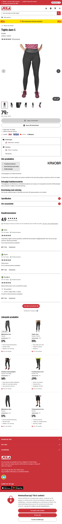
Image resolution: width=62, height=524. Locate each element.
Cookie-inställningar (37, 519)
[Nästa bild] (58, 71)
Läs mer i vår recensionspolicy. (50, 223)
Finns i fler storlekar (7, 351)
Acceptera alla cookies (37, 510)
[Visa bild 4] (26, 105)
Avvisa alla (37, 515)
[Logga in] (46, 8)
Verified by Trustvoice (30, 311)
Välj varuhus (7, 17)
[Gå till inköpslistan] (51, 8)
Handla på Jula (6, 439)
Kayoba (3, 33)
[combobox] (31, 13)
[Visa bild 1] (4, 105)
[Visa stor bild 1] (31, 71)
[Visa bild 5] (33, 105)
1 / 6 (55, 99)
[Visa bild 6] (40, 105)
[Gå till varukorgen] (55, 8)
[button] (3, 477)
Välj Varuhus (8, 153)
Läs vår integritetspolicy (42, 506)
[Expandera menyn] (60, 8)
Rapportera (12, 247)
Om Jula (4, 444)
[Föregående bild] (3, 71)
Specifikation (6, 198)
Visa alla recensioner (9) (31, 306)
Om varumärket (7, 203)
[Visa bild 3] (19, 105)
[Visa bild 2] (11, 105)
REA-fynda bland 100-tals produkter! (32, 21)
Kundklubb (5, 450)
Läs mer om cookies (30, 506)
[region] (31, 508)
